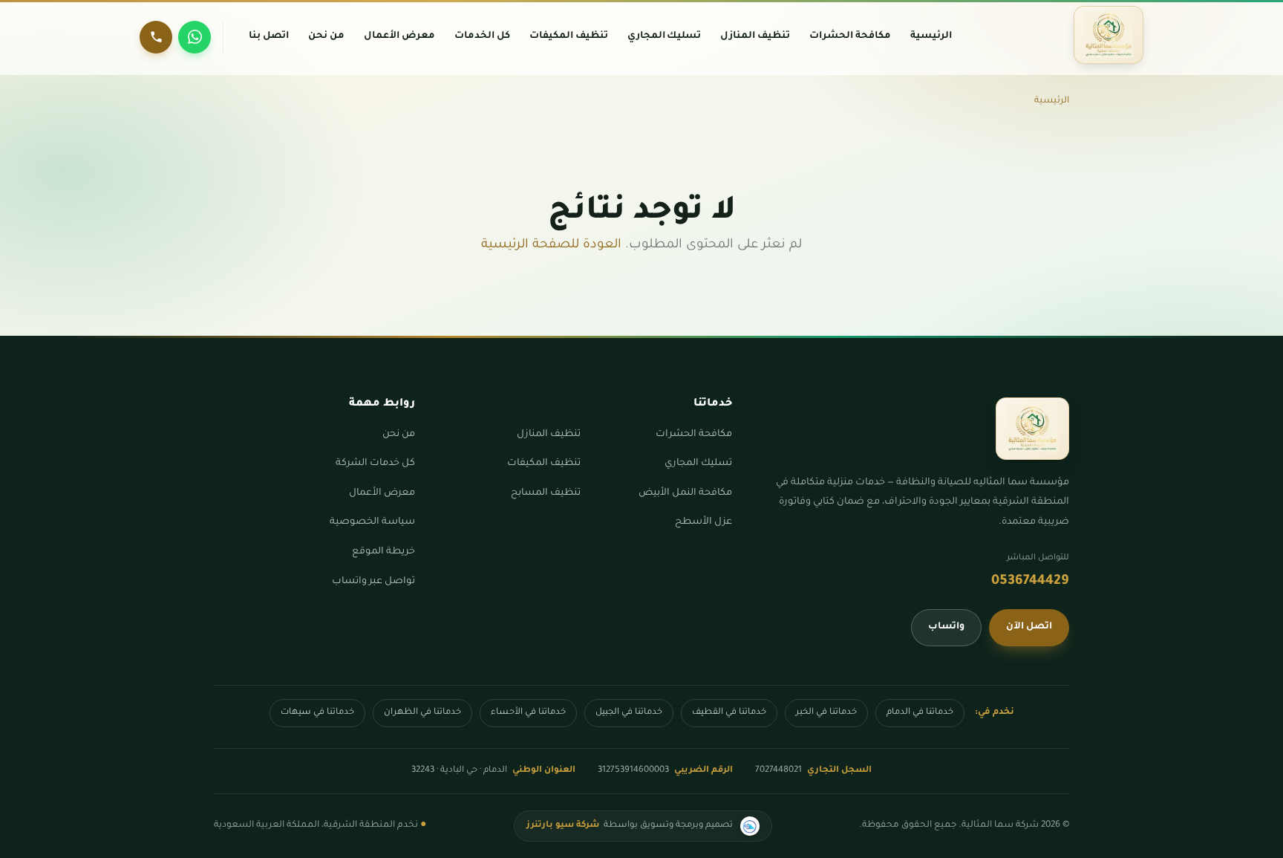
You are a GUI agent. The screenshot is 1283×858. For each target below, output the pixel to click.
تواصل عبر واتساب (373, 581)
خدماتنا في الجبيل (628, 713)
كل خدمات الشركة (375, 463)
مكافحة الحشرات (694, 434)
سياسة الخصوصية (372, 522)
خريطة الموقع (383, 552)
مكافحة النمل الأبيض (685, 493)
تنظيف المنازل (549, 434)
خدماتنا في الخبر (826, 713)
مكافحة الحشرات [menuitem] (850, 36)
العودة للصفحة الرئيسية (551, 245)
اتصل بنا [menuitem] (269, 36)
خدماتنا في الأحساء (528, 713)
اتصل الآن (1029, 627)
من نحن (398, 434)
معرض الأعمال (382, 493)
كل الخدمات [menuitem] (482, 36)
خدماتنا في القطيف (729, 713)
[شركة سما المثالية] (1108, 35)
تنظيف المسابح (546, 493)
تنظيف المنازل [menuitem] (755, 36)
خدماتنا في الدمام (920, 713)
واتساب (946, 627)
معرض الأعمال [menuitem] (399, 36)
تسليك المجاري (698, 463)
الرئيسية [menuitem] (931, 36)
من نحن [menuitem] (326, 36)
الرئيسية (1051, 101)
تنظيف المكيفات (544, 463)
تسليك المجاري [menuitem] (664, 36)
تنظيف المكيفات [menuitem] (568, 36)
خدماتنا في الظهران (422, 713)
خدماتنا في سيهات (317, 713)
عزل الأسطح (703, 522)
